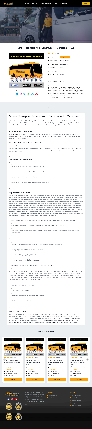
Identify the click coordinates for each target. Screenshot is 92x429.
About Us (34, 3)
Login (85, 3)
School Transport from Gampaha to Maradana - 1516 (33, 362)
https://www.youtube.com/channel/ (67, 322)
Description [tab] (43, 108)
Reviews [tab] (50, 108)
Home (27, 3)
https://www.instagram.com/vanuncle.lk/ (31, 322)
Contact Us (64, 3)
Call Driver (65, 57)
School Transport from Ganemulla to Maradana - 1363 (56, 362)
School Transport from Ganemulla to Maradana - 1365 (78, 362)
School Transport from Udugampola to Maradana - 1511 (12, 362)
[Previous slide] (4, 359)
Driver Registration (46, 3)
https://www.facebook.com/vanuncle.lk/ (65, 320)
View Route (8, 369)
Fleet (56, 3)
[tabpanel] (46, 219)
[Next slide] (87, 359)
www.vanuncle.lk (76, 318)
